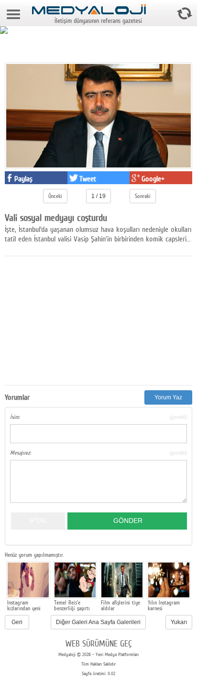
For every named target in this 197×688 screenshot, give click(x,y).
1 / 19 (98, 196)
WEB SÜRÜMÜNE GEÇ (99, 643)
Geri (17, 622)
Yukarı (179, 622)
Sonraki (143, 196)
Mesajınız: (98, 452)
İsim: (98, 417)
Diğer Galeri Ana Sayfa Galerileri (98, 622)
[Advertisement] (76, 318)
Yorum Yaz (168, 397)
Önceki (55, 196)
